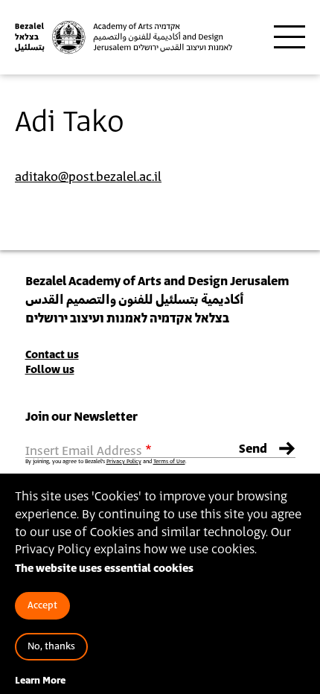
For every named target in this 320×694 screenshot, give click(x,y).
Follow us (49, 370)
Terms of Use (169, 461)
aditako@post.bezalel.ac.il (88, 177)
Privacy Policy (123, 461)
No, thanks (51, 647)
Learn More (40, 681)
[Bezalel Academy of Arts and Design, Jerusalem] (124, 37)
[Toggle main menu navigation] (289, 37)
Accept (42, 606)
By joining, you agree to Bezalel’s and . (105, 461)
